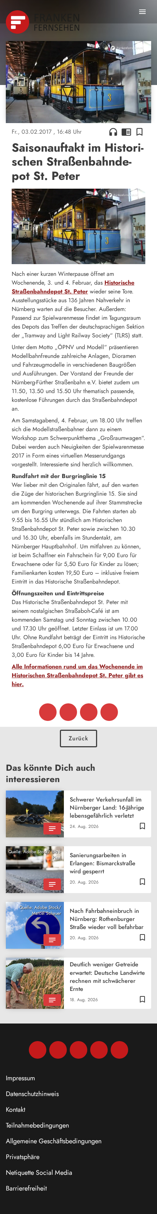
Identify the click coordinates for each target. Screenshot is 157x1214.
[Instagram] (58, 1050)
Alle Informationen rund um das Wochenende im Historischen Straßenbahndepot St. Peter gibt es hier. (77, 675)
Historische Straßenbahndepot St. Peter (73, 287)
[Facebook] (37, 1050)
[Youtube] (78, 1050)
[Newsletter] (119, 1050)
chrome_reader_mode (126, 132)
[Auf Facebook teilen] (48, 712)
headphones (113, 132)
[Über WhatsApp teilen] (88, 712)
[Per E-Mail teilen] (109, 712)
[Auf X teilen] (68, 712)
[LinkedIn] (99, 1050)
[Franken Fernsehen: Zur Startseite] (43, 22)
